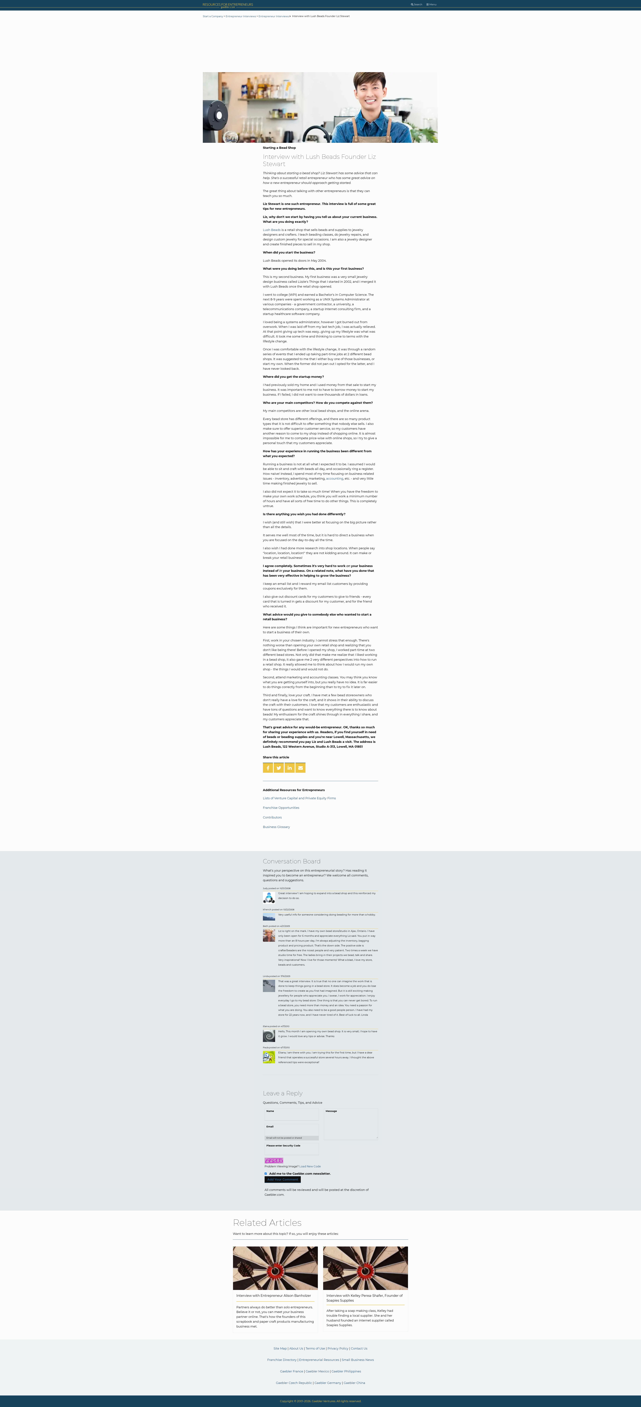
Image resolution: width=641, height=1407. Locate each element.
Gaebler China (354, 1383)
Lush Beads (272, 230)
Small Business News (358, 1360)
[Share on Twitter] (279, 768)
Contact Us (359, 1348)
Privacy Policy (338, 1348)
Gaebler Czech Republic (294, 1383)
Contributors (272, 817)
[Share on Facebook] (268, 768)
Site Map (280, 1348)
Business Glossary (276, 827)
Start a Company (213, 16)
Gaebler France (291, 1371)
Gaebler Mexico (317, 1371)
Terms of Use (315, 1348)
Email (269, 1126)
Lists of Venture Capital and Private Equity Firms (299, 798)
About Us (296, 1348)
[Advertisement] (320, 45)
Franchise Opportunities (281, 808)
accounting (334, 478)
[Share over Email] (300, 768)
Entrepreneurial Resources (319, 1360)
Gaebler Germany (327, 1383)
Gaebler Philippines (346, 1371)
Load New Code (310, 1166)
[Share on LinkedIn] (290, 768)
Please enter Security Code (283, 1145)
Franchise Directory (282, 1360)
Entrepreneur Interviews (241, 16)
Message (331, 1111)
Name (270, 1111)
